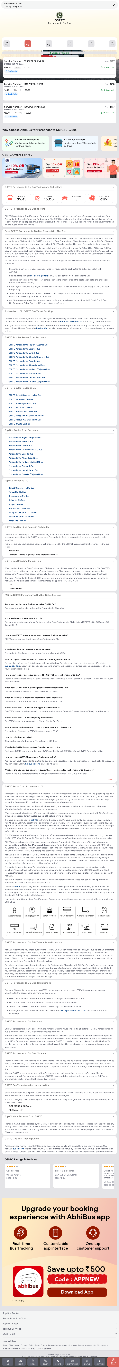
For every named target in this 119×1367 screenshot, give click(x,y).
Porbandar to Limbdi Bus (20, 445)
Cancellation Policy (27, 1349)
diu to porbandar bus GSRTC (74, 1010)
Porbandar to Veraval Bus (21, 441)
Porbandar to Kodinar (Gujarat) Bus (26, 462)
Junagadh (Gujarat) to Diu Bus (23, 512)
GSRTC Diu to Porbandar (70, 321)
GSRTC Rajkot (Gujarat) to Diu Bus (25, 395)
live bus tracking (32, 764)
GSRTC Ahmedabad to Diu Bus (23, 411)
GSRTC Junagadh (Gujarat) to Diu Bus (26, 415)
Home (5, 1345)
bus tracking (18, 1149)
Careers (88, 1345)
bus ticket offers (12, 666)
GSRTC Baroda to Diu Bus (21, 407)
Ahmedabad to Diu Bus (19, 508)
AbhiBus (51, 1354)
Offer (11, 1345)
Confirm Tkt (65, 1354)
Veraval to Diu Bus (17, 492)
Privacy (44, 1345)
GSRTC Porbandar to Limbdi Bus (24, 353)
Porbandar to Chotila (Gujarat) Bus (25, 449)
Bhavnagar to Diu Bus (19, 496)
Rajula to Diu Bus (17, 500)
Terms (37, 1345)
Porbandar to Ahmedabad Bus (23, 458)
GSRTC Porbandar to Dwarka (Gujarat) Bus (29, 381)
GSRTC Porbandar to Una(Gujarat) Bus (27, 377)
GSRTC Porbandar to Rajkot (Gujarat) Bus (28, 344)
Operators (72, 1345)
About (17, 1345)
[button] (6, 43)
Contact (24, 1345)
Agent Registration (43, 1349)
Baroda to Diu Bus (17, 520)
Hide (110, 779)
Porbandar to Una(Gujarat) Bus (23, 470)
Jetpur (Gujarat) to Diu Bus (21, 516)
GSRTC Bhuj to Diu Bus (19, 424)
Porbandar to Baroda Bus (21, 454)
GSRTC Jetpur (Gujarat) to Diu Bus (25, 420)
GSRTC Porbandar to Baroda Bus (24, 361)
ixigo (57, 1354)
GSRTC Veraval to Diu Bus (21, 399)
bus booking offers (39, 276)
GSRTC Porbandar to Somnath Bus (25, 373)
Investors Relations (10, 1349)
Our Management (100, 1345)
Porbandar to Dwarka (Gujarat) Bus (26, 474)
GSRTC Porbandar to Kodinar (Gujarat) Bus (29, 369)
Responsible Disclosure (57, 1345)
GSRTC (33, 820)
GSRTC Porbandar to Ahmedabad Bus (27, 365)
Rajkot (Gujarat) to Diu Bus (21, 488)
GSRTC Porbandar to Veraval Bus (24, 349)
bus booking (42, 328)
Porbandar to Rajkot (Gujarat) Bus (25, 437)
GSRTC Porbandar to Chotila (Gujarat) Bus (29, 357)
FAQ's (31, 1345)
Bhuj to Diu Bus (16, 504)
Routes (81, 1345)
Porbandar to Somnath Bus (21, 466)
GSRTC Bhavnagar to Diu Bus (22, 403)
